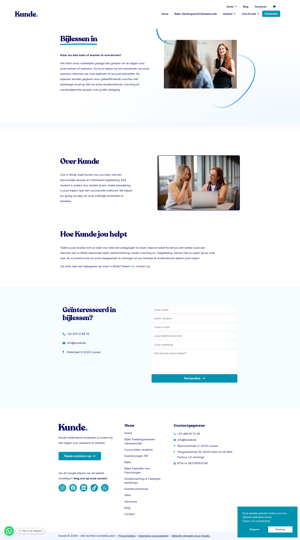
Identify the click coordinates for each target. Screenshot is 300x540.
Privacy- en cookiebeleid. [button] (256, 521)
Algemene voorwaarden (153, 535)
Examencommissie (136, 488)
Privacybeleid (127, 535)
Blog (245, 6)
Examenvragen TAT (136, 455)
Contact (129, 514)
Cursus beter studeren (138, 449)
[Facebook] (73, 488)
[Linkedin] (83, 488)
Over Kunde (249, 13)
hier (132, 266)
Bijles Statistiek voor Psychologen (137, 470)
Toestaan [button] (280, 529)
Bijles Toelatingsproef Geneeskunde (196, 13)
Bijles (127, 462)
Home (164, 13)
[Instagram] (62, 488)
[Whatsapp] (105, 488)
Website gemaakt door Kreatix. (191, 535)
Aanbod (227, 13)
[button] (9, 531)
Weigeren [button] (255, 529)
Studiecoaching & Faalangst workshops (142, 480)
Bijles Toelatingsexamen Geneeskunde (139, 441)
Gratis (230, 6)
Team (127, 495)
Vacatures (261, 6)
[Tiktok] (94, 488)
